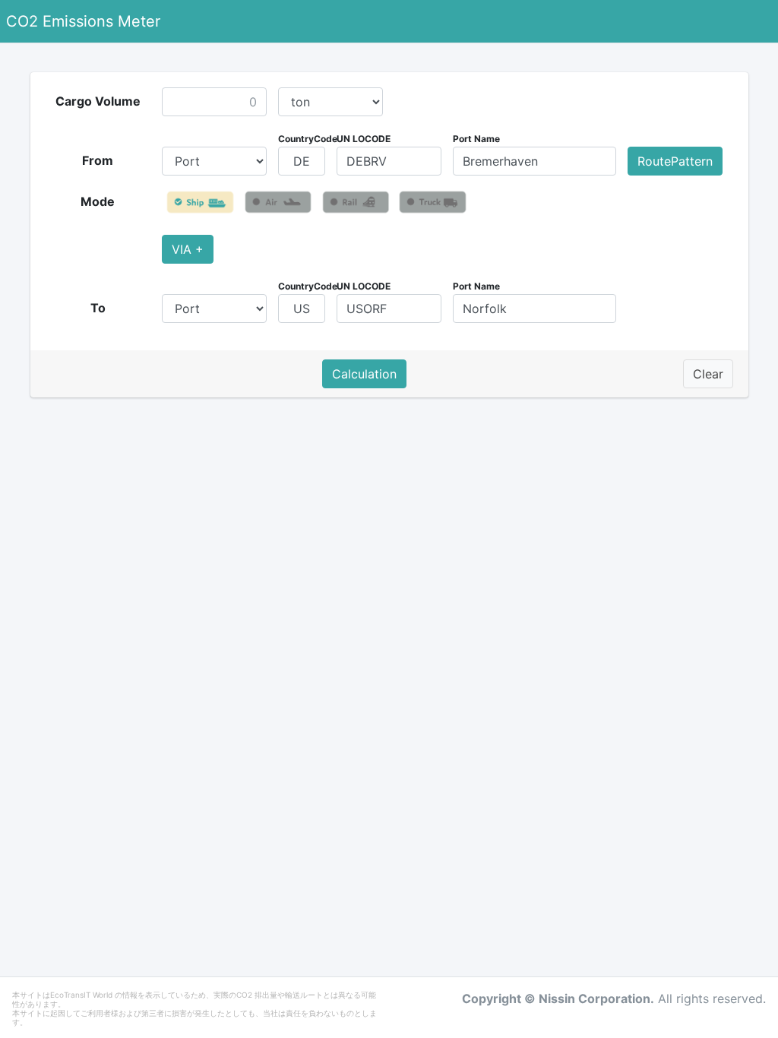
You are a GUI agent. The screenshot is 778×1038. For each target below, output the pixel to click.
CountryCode (307, 138)
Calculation (364, 373)
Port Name (476, 138)
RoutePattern (675, 161)
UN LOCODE (364, 138)
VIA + (188, 249)
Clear (708, 373)
